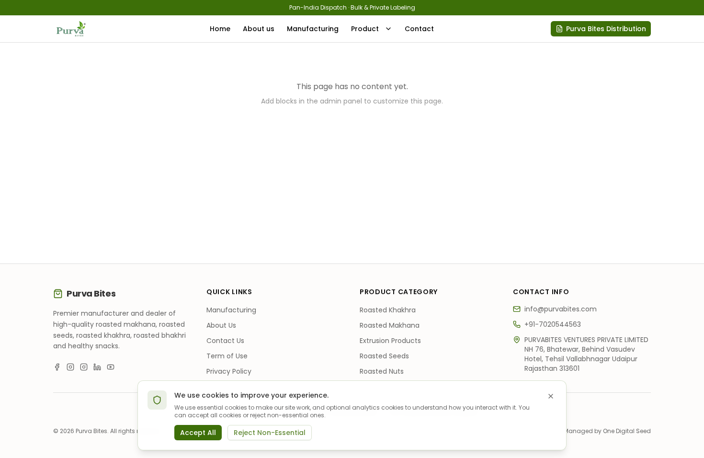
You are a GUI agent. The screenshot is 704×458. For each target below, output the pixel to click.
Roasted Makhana (390, 325)
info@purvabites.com (560, 309)
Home (220, 29)
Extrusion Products (390, 340)
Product (365, 29)
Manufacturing (313, 29)
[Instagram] (70, 367)
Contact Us (225, 340)
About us (258, 29)
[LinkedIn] (97, 367)
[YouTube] (110, 367)
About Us (221, 325)
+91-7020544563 (552, 324)
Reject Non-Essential (270, 432)
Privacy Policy (228, 371)
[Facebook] (57, 367)
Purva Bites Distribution (606, 29)
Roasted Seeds (384, 356)
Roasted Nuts (382, 371)
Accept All (198, 432)
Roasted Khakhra (388, 310)
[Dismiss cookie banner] (550, 396)
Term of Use (227, 356)
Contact (419, 29)
